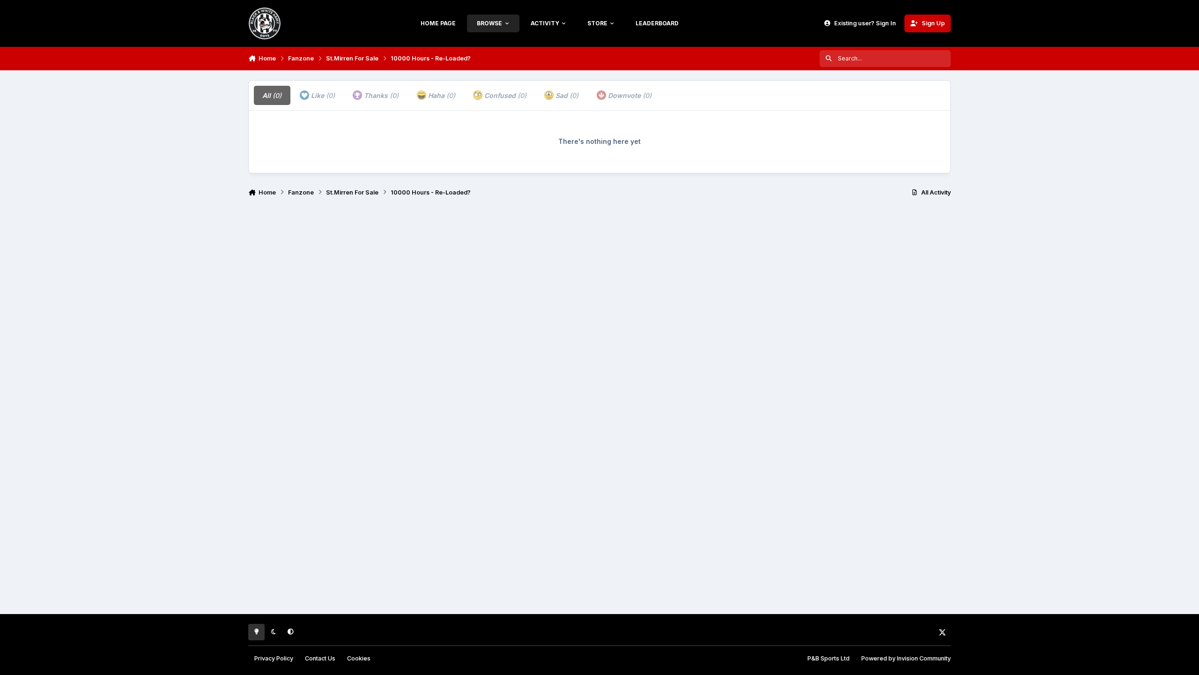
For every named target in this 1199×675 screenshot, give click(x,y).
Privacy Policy (273, 658)
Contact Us (320, 658)
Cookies (358, 658)
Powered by (906, 658)
